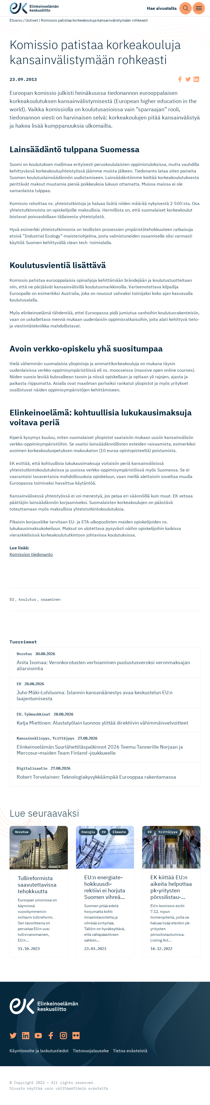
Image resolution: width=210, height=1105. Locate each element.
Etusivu (16, 20)
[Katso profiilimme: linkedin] (25, 1035)
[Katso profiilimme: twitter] (13, 1035)
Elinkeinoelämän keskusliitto (34, 8)
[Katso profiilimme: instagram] (63, 1035)
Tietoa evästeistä (130, 1050)
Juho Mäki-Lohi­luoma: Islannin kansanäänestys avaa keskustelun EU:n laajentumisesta (95, 695)
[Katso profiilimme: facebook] (51, 1035)
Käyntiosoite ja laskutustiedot (39, 1050)
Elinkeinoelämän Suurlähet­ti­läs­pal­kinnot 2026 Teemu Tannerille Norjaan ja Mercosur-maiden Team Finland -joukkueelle (100, 750)
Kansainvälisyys (33, 738)
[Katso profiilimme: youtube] (38, 1035)
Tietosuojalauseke (91, 1050)
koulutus (27, 599)
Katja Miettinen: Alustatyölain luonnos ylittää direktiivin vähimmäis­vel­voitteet (102, 723)
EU (12, 599)
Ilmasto (119, 832)
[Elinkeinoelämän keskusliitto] (44, 1006)
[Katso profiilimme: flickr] (76, 1035)
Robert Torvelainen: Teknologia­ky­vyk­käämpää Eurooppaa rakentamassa (96, 777)
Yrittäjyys (63, 738)
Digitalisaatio (32, 768)
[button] (185, 8)
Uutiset (31, 20)
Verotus (24, 653)
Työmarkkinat (37, 714)
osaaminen (50, 599)
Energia (88, 832)
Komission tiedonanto (31, 554)
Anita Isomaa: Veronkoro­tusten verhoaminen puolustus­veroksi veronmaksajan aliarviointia (103, 665)
